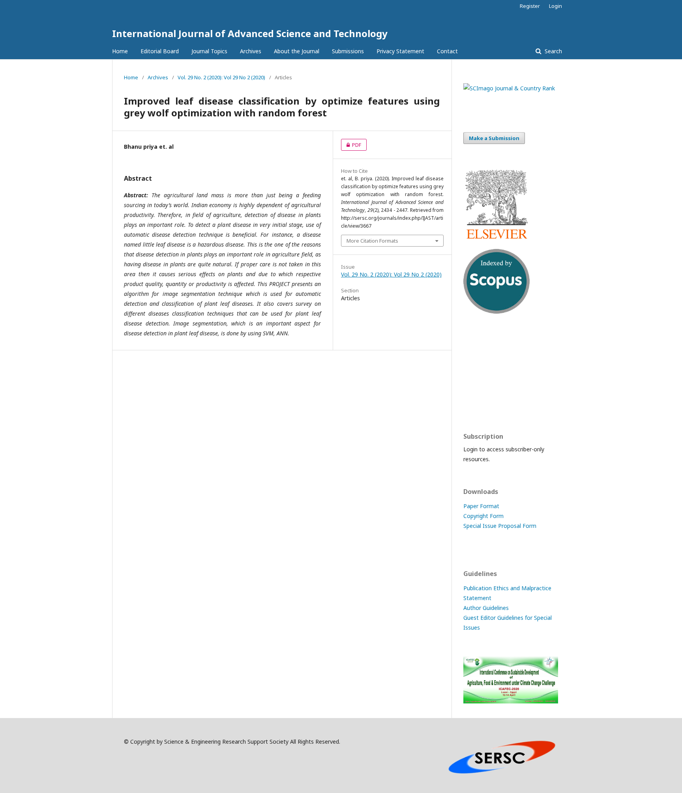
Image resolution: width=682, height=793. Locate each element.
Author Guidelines (486, 608)
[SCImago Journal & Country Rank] (509, 88)
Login (555, 5)
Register (530, 5)
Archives (250, 51)
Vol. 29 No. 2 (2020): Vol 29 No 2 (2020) (221, 77)
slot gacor (476, 404)
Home (120, 51)
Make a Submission (494, 138)
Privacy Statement (400, 51)
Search (552, 51)
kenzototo (477, 373)
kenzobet (475, 342)
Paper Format (481, 506)
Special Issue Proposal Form (499, 525)
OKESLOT (476, 357)
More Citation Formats (372, 240)
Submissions (348, 51)
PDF (351, 144)
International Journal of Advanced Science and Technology (250, 33)
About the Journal (296, 51)
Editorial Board (160, 51)
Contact (447, 51)
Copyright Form (483, 516)
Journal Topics (209, 51)
